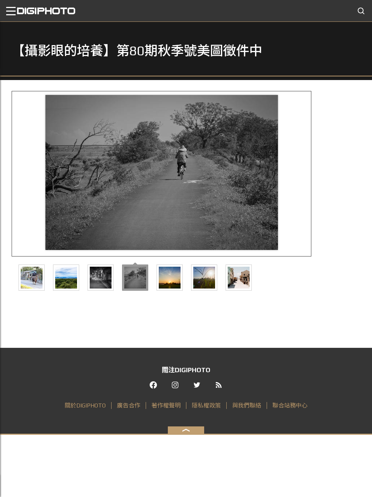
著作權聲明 (166, 405)
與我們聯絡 (246, 405)
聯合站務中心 (289, 405)
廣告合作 (128, 405)
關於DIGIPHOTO (85, 405)
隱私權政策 (206, 405)
